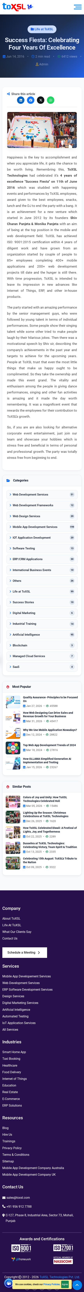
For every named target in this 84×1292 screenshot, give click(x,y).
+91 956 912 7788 (19, 1206)
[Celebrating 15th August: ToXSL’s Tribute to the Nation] (13, 863)
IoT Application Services (19, 1023)
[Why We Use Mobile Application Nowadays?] (13, 732)
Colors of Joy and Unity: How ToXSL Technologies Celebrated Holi (45, 799)
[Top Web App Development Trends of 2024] (13, 747)
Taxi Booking (11, 1059)
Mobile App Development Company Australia (33, 1168)
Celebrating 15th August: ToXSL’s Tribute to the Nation (50, 860)
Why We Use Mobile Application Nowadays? (50, 730)
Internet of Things (14, 1079)
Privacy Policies (51, 1284)
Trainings (8, 1141)
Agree (65, 1284)
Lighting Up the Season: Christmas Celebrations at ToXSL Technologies (45, 814)
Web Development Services (21, 983)
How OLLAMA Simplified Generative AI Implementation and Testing (47, 760)
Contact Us (9, 938)
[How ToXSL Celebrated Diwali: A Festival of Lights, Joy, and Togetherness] (13, 832)
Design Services (13, 996)
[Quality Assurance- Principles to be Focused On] (13, 702)
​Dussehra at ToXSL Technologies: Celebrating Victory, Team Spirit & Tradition (50, 845)
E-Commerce (11, 1099)
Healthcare (9, 1065)
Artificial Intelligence (16, 1010)
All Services (10, 1029)
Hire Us (7, 1134)
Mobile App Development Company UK (29, 1174)
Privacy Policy (12, 1148)
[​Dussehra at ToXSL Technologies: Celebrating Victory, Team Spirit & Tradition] (13, 847)
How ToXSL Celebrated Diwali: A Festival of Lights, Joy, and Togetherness (50, 829)
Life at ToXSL (44, 29)
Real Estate (10, 1092)
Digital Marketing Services (20, 1003)
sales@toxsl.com (18, 1197)
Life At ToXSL (11, 925)
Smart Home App (14, 1052)
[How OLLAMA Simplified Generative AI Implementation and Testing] (13, 763)
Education (9, 1085)
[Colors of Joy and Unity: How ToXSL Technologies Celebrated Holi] (13, 801)
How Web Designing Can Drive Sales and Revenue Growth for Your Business (48, 714)
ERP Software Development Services (27, 989)
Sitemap (8, 1161)
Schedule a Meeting (21, 952)
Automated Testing (15, 1016)
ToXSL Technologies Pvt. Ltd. (59, 1277)
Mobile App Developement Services (26, 976)
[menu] (78, 7)
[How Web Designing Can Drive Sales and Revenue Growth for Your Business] (13, 717)
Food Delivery (11, 1072)
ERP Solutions (12, 1105)
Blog (5, 1128)
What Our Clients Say (16, 932)
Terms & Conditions (15, 1155)
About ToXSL (11, 918)
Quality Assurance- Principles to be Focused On (50, 699)
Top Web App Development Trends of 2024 (49, 745)
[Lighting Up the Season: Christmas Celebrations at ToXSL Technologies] (13, 817)
